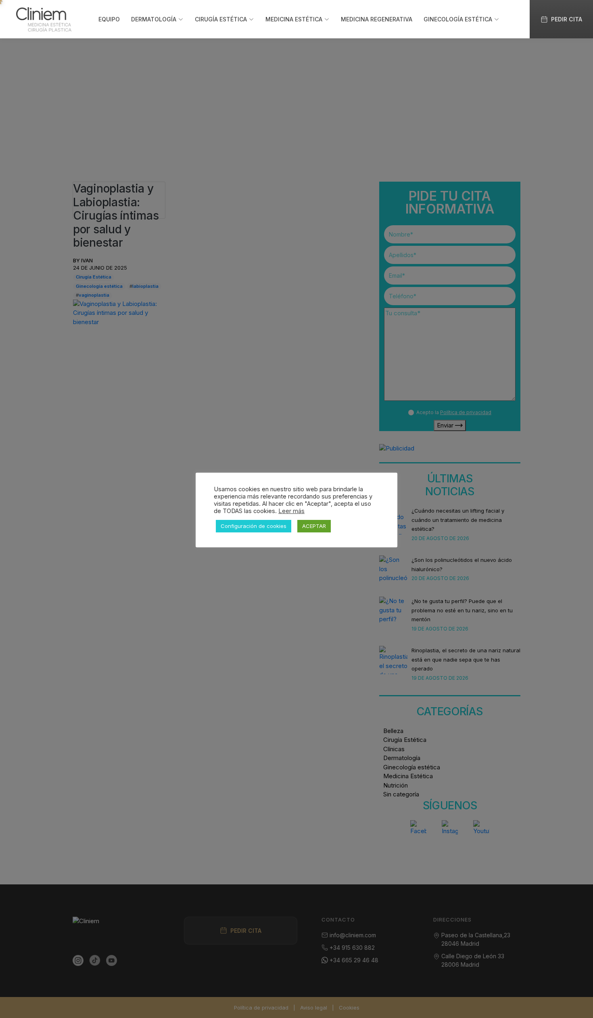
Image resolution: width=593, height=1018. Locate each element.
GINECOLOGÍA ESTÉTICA (458, 19)
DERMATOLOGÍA (153, 19)
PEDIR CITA (566, 19)
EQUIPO (109, 19)
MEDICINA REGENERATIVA (376, 19)
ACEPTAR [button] (314, 526)
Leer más (291, 511)
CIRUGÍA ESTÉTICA (221, 19)
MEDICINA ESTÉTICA (293, 19)
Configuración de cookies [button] (253, 526)
